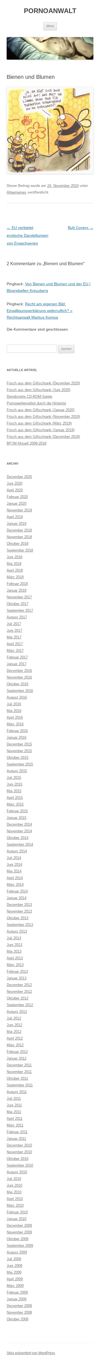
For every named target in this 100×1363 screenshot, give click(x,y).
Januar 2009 (16, 1299)
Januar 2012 (16, 1058)
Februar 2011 (17, 1132)
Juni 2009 (14, 1266)
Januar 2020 (16, 503)
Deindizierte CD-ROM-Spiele (29, 396)
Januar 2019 (16, 523)
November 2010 (19, 1152)
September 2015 (20, 764)
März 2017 (15, 650)
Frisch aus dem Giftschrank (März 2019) (39, 423)
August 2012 (17, 1012)
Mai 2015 (14, 791)
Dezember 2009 (19, 1225)
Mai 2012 (14, 1032)
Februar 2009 (17, 1292)
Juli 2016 (14, 704)
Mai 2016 (14, 711)
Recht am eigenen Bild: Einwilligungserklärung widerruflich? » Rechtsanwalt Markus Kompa (39, 311)
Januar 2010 (16, 1219)
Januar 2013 (16, 978)
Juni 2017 (14, 630)
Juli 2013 (14, 938)
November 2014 (19, 831)
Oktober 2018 (17, 544)
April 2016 (15, 717)
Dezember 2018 (19, 530)
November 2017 (19, 597)
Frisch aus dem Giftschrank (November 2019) (43, 416)
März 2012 (15, 1045)
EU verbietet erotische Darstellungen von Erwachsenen (27, 235)
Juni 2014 (14, 864)
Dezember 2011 (19, 1065)
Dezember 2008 (19, 1306)
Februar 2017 (17, 657)
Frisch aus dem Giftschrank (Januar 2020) (40, 410)
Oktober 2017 (17, 604)
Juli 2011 (14, 1098)
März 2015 (15, 804)
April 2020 (15, 490)
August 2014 (17, 851)
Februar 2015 (17, 811)
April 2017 (15, 644)
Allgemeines (16, 192)
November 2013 (19, 911)
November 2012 (19, 991)
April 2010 (15, 1199)
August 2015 (17, 771)
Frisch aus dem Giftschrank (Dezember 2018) (43, 437)
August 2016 (17, 697)
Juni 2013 (14, 945)
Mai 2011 (14, 1112)
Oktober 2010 (17, 1159)
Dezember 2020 (19, 477)
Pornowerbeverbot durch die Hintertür (36, 403)
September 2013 (20, 925)
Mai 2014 (14, 871)
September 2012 (20, 1005)
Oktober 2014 (17, 838)
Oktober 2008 (17, 1319)
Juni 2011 (14, 1105)
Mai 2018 (14, 564)
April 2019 (15, 517)
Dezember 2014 (19, 824)
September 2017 (20, 610)
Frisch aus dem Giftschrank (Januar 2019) (40, 430)
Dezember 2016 (19, 671)
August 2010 (17, 1172)
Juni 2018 (14, 557)
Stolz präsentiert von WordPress (31, 1353)
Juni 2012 (14, 1025)
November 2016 (19, 677)
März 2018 (15, 577)
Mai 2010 (14, 1192)
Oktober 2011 (17, 1078)
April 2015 (15, 798)
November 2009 (19, 1232)
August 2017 (17, 617)
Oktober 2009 (17, 1239)
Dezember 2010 (19, 1145)
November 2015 (19, 751)
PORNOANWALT (50, 10)
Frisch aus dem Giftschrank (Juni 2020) (38, 390)
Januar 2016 (16, 737)
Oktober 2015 (17, 757)
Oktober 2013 (17, 918)
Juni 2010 (14, 1185)
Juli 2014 (14, 858)
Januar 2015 (16, 818)
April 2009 (15, 1279)
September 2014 (20, 844)
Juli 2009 (14, 1259)
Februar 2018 (17, 584)
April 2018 (15, 570)
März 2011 (15, 1125)
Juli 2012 (14, 1018)
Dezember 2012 (19, 985)
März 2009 (15, 1286)
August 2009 (17, 1252)
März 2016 (15, 724)
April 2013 (15, 958)
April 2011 (14, 1118)
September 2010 (20, 1165)
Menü (50, 26)
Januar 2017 (16, 664)
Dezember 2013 (19, 905)
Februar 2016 (17, 731)
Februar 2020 (17, 497)
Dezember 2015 (19, 744)
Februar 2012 (17, 1052)
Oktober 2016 (17, 684)
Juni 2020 (14, 483)
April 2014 (15, 878)
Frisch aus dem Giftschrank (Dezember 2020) (43, 383)
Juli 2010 (14, 1179)
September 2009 (20, 1245)
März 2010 (15, 1205)
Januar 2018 (16, 590)
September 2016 (20, 691)
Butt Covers (80, 227)
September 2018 (20, 550)
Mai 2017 (14, 637)
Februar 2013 (17, 971)
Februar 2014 (17, 891)
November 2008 (19, 1312)
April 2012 (15, 1038)
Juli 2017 (14, 624)
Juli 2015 (14, 778)
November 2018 (19, 537)
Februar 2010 (17, 1212)
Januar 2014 (16, 898)
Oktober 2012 (17, 998)
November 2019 (19, 510)
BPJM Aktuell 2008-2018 (26, 443)
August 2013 (17, 931)
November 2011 (19, 1072)
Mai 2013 (14, 951)
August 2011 (17, 1092)
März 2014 (15, 884)
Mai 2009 (14, 1272)
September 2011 (20, 1085)
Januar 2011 (16, 1139)
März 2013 (15, 965)
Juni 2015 (14, 784)
